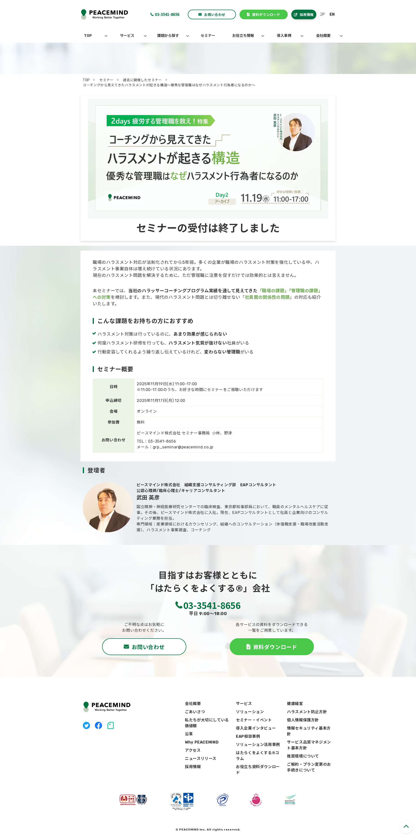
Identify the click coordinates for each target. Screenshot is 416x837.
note (110, 725)
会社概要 (323, 35)
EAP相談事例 (248, 736)
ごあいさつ (195, 712)
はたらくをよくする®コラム (257, 756)
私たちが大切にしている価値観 (207, 723)
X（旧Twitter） (86, 725)
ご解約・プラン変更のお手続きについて (309, 767)
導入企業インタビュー (256, 728)
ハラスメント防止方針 (307, 712)
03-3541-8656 (167, 14)
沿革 (189, 734)
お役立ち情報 (243, 35)
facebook (98, 725)
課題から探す (168, 35)
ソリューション (250, 712)
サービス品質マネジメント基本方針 (309, 745)
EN (332, 14)
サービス (127, 35)
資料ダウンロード (266, 14)
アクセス (193, 750)
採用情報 (307, 14)
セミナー (208, 35)
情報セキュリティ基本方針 (309, 731)
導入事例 (284, 35)
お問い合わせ (214, 14)
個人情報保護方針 (303, 720)
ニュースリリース (200, 758)
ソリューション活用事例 (258, 744)
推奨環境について (303, 756)
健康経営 (295, 703)
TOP (88, 35)
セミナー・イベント (254, 720)
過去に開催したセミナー (142, 80)
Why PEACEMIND (202, 742)
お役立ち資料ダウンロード (258, 769)
